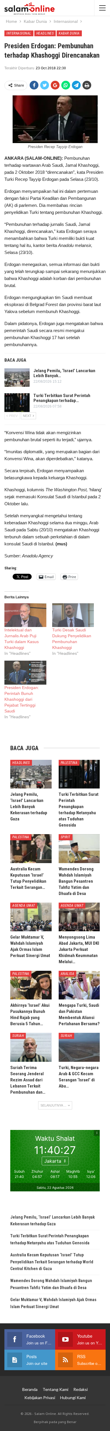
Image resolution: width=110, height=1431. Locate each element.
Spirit (65, 837)
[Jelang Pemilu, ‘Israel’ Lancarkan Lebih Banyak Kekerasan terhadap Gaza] (17, 377)
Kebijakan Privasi (39, 1397)
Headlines (45, 33)
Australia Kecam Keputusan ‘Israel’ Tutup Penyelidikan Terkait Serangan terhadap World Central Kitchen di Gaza (51, 1262)
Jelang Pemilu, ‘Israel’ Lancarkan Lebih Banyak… (64, 373)
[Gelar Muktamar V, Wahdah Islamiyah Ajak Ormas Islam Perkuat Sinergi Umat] (31, 917)
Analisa (68, 974)
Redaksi (80, 1389)
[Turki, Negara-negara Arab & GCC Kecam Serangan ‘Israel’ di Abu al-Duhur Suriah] (79, 1047)
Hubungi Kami (73, 1397)
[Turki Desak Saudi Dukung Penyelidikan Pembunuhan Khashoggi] (73, 615)
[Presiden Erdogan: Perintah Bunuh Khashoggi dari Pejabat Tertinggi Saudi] (25, 672)
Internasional (18, 33)
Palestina (69, 763)
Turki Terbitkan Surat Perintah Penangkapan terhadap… (61, 398)
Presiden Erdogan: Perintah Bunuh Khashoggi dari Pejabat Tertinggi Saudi (21, 699)
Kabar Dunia (69, 33)
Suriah (18, 1036)
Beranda (30, 1389)
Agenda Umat (23, 905)
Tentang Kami (55, 1389)
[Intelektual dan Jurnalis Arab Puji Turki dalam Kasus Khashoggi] (25, 615)
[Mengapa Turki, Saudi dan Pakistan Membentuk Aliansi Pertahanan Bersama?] (79, 985)
